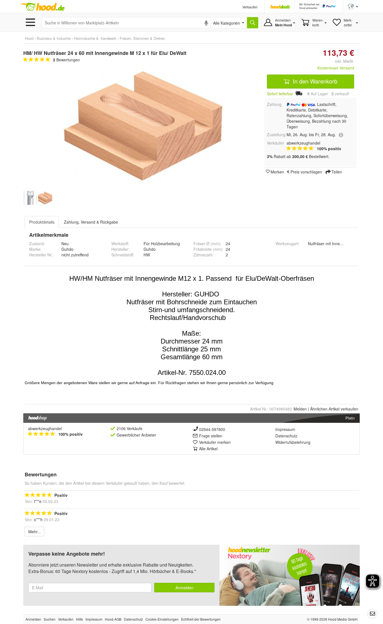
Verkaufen (250, 6)
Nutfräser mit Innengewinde (332, 243)
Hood (29, 38)
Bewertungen (66, 59)
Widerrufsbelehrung (292, 442)
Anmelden (184, 587)
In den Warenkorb (314, 81)
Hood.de (42, 7)
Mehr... (34, 531)
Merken (277, 171)
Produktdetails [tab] (41, 222)
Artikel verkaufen (334, 409)
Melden (300, 409)
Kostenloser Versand (335, 68)
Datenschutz (286, 436)
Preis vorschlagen (306, 171)
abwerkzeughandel (45, 428)
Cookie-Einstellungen (162, 619)
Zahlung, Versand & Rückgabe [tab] (91, 222)
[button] (353, 6)
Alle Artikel (208, 448)
